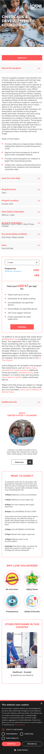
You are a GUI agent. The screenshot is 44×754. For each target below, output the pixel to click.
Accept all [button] (11, 744)
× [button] (41, 703)
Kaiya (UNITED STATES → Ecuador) (22, 414)
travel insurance (21, 370)
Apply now (22, 58)
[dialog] (22, 727)
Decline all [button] (32, 744)
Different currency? (13, 271)
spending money (26, 372)
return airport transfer (11, 377)
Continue (22, 327)
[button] (22, 750)
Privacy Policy (20, 725)
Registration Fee (10, 339)
